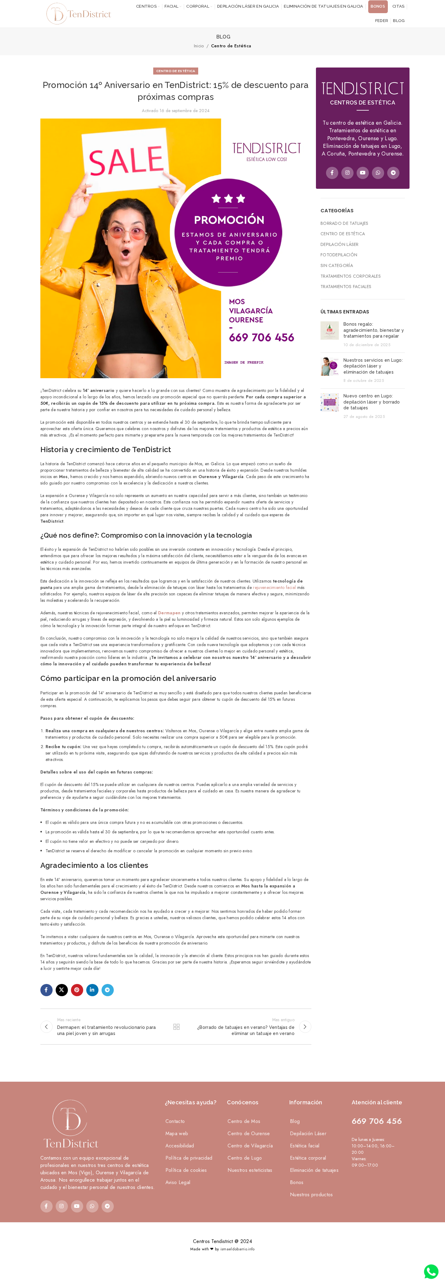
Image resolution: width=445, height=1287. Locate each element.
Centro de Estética (231, 46)
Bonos (297, 1182)
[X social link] (62, 990)
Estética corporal (308, 1157)
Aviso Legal (177, 1182)
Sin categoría (337, 266)
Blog (295, 1121)
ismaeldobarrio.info (238, 1249)
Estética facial (305, 1145)
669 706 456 (377, 1121)
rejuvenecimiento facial (274, 587)
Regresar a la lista (176, 1027)
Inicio (199, 46)
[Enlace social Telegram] (108, 990)
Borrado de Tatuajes (345, 223)
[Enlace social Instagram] (347, 173)
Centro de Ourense (249, 1133)
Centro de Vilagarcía (250, 1145)
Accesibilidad (179, 1145)
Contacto (175, 1121)
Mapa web (176, 1133)
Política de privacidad (189, 1157)
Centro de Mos (244, 1121)
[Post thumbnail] (330, 334)
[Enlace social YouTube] (363, 173)
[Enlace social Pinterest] (77, 990)
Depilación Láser (340, 244)
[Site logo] (77, 13)
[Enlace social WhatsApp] (378, 173)
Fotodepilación (339, 255)
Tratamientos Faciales (346, 287)
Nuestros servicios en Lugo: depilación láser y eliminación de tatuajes (373, 366)
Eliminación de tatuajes (314, 1170)
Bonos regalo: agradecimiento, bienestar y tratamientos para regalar (373, 330)
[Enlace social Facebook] (46, 990)
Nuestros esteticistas (250, 1170)
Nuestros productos (311, 1194)
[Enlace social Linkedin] (92, 990)
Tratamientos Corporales (351, 276)
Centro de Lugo (245, 1157)
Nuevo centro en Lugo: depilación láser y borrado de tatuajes (371, 401)
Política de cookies (186, 1170)
